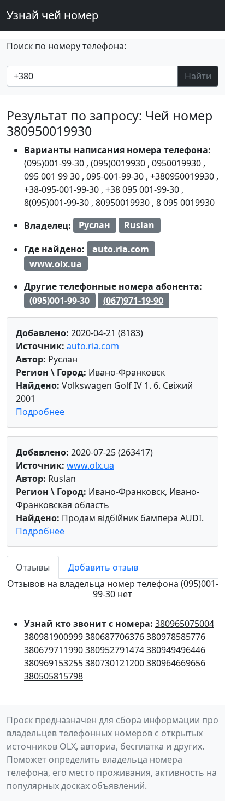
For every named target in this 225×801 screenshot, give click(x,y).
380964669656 (175, 663)
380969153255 (53, 663)
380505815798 (53, 676)
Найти (198, 76)
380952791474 (114, 650)
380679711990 (53, 650)
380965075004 (184, 624)
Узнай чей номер (52, 15)
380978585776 (175, 637)
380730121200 (114, 663)
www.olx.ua (90, 465)
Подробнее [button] (40, 412)
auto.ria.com (93, 346)
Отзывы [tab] (33, 567)
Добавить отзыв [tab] (103, 567)
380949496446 (175, 650)
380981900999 (53, 637)
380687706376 (114, 637)
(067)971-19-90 (133, 301)
